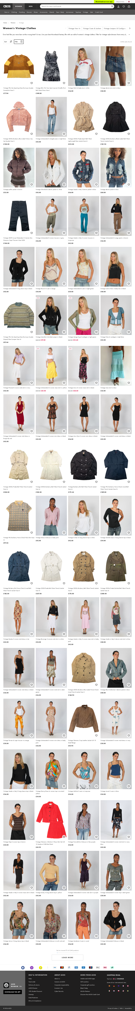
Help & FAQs (120, 2)
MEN (31, 6)
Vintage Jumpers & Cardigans (115, 28)
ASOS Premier (33, 988)
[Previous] (65, 28)
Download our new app (104, 2)
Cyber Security (59, 991)
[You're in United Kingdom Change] (129, 1)
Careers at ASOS (60, 982)
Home (5, 23)
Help (30, 979)
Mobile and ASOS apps (87, 979)
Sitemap (31, 994)
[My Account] (118, 6)
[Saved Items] (123, 6)
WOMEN (18, 6)
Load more (67, 957)
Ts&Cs (121, 1008)
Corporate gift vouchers (87, 985)
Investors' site (59, 988)
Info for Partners (85, 991)
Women (13, 23)
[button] (109, 986)
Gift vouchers (84, 982)
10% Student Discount (35, 991)
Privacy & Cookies (113, 1008)
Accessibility (128, 1008)
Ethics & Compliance (35, 1001)
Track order (32, 982)
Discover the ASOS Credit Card (90, 994)
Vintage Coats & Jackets (92, 28)
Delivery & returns (34, 985)
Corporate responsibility (62, 985)
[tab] (6, 12)
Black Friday (84, 988)
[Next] (129, 28)
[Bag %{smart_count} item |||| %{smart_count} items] (129, 6)
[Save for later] (31, 83)
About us (57, 979)
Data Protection (33, 998)
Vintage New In (74, 28)
